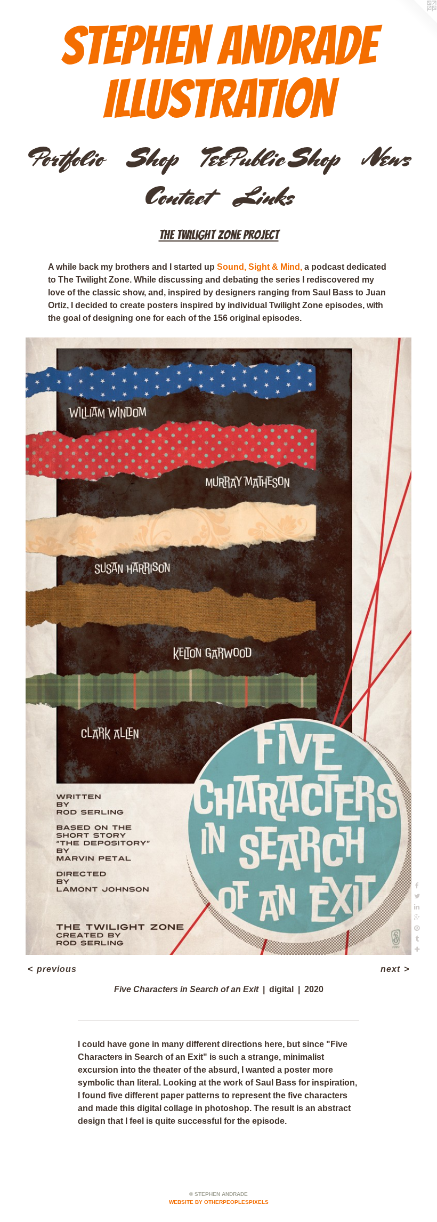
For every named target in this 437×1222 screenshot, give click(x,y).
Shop (152, 158)
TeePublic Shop (270, 158)
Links (264, 197)
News (386, 158)
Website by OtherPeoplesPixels (219, 1202)
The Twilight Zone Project (219, 235)
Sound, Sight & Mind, (259, 266)
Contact (176, 197)
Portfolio (65, 158)
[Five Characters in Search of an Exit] (218, 646)
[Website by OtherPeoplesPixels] (415, 21)
